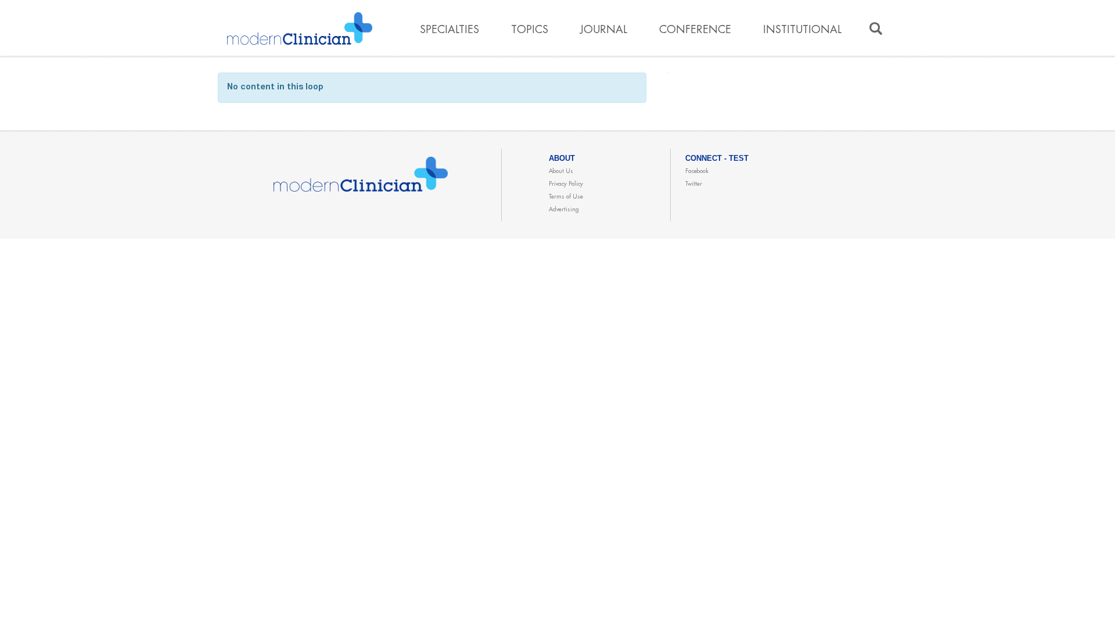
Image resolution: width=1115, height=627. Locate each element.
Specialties (449, 29)
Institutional (802, 29)
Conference (695, 29)
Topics (529, 29)
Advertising (564, 209)
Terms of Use (566, 197)
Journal (603, 29)
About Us (561, 171)
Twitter (693, 184)
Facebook (696, 171)
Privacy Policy (566, 184)
